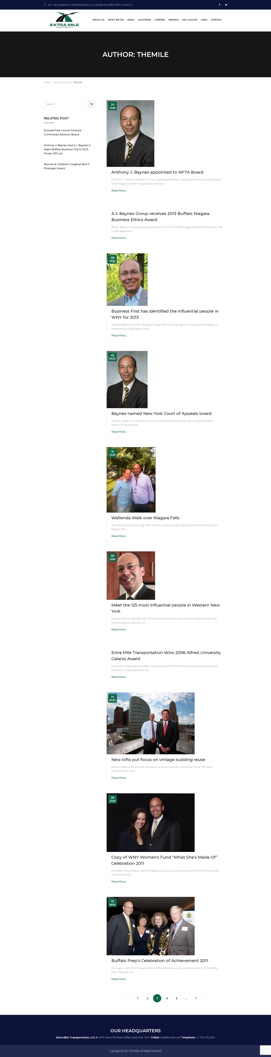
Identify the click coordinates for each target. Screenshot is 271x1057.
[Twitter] (226, 4)
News (130, 19)
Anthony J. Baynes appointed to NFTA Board (157, 172)
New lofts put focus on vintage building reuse (158, 759)
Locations (144, 19)
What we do (116, 19)
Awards (173, 19)
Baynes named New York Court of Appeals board (161, 413)
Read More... (119, 190)
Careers (159, 19)
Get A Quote (189, 19)
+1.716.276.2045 (205, 1037)
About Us (98, 19)
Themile (77, 82)
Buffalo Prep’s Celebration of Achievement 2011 (159, 960)
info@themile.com (170, 1037)
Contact (216, 19)
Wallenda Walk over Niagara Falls (145, 517)
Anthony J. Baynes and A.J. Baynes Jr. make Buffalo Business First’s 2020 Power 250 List (67, 149)
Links (204, 19)
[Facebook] (220, 4)
